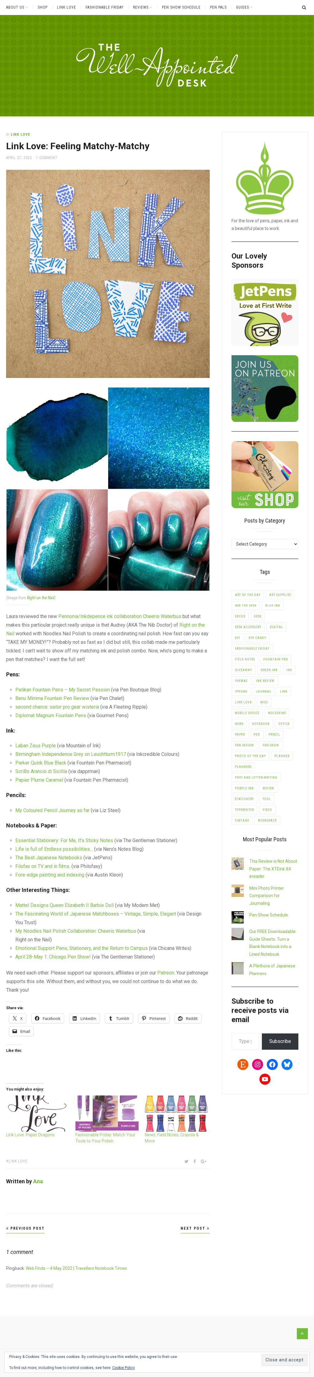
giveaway (243, 670)
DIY (237, 638)
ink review (265, 681)
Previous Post (27, 1228)
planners (243, 766)
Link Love (66, 7)
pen (257, 734)
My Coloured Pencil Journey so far (52, 810)
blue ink (272, 605)
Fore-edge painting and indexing (49, 875)
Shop (43, 7)
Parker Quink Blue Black (40, 763)
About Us (15, 7)
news (239, 723)
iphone (241, 691)
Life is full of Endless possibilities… (54, 849)
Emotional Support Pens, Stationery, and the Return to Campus (81, 948)
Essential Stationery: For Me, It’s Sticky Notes (64, 840)
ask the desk (246, 605)
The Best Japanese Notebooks (48, 858)
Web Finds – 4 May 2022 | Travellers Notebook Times (76, 1268)
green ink (269, 670)
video (267, 809)
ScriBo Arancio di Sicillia (41, 771)
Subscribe (280, 1041)
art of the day (248, 595)
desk (258, 616)
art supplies (280, 595)
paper (240, 734)
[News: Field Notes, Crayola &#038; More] (176, 1113)
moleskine (277, 713)
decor (240, 616)
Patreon (165, 973)
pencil (274, 734)
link (284, 691)
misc (264, 702)
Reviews (140, 7)
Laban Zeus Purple (35, 746)
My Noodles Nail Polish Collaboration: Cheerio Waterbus (75, 931)
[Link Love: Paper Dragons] (37, 1113)
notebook (261, 723)
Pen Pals (218, 7)
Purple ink (244, 788)
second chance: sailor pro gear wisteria (57, 707)
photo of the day (250, 756)
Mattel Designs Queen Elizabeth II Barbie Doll (64, 905)
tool (266, 799)
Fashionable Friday (105, 7)
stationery (244, 799)
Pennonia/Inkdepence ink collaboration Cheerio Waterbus (119, 616)
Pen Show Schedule (181, 7)
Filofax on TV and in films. (42, 866)
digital (276, 627)
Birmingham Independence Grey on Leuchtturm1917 (70, 754)
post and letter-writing (256, 777)
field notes (245, 659)
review (268, 788)
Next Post (194, 1228)
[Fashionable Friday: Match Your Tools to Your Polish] (107, 1113)
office (284, 723)
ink (289, 670)
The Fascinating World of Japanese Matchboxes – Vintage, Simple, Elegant (95, 914)
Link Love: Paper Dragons (30, 1134)
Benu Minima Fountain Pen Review (52, 698)
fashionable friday (252, 648)
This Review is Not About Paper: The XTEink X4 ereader (273, 869)
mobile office (247, 713)
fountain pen (275, 659)
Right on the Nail (40, 597)
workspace (267, 820)
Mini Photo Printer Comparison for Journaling (266, 896)
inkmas (241, 681)
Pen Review (244, 745)
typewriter (244, 809)
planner (281, 756)
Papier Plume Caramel (39, 780)
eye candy (257, 638)
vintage (242, 820)
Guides (242, 7)
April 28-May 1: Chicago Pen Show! (53, 957)
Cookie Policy (123, 1368)
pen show (270, 745)
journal (263, 691)
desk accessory (248, 627)
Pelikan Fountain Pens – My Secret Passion (62, 690)
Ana (38, 1181)
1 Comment (47, 158)
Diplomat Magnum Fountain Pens (50, 715)
